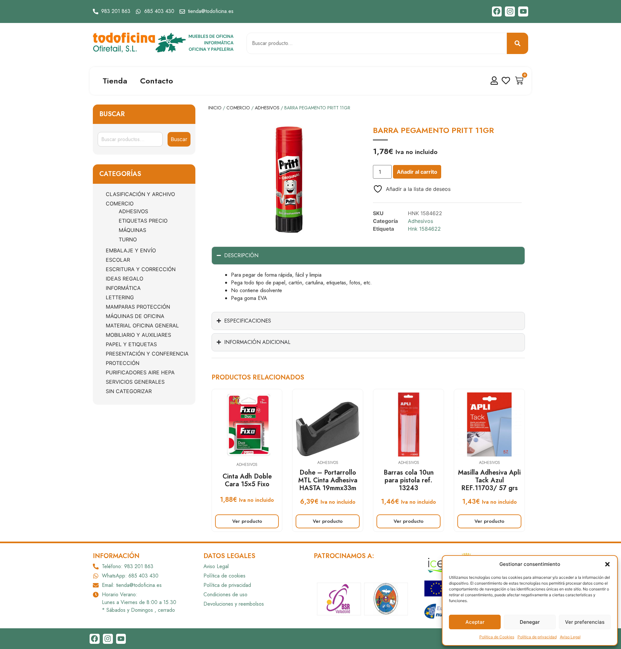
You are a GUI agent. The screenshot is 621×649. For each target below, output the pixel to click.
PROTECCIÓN (122, 363)
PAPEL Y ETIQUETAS (131, 344)
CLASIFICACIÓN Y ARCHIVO (140, 194)
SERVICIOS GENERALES (135, 382)
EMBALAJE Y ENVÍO (131, 250)
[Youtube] (523, 11)
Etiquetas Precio (143, 220)
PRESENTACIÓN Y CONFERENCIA (147, 353)
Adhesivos (133, 211)
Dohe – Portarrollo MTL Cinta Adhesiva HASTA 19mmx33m (327, 480)
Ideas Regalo (124, 278)
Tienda (115, 80)
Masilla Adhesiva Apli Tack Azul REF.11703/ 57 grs (489, 480)
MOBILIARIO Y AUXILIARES (138, 335)
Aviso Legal (570, 636)
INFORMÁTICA (123, 288)
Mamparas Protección (138, 306)
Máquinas (132, 230)
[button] (607, 564)
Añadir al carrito (417, 172)
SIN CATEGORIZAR (129, 391)
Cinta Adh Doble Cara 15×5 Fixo (247, 480)
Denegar (530, 622)
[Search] (517, 43)
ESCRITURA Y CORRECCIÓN (141, 269)
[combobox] (376, 43)
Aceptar (475, 622)
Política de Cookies (496, 636)
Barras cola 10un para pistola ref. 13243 (409, 480)
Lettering (120, 297)
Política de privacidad (537, 636)
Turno (128, 239)
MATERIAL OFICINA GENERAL (142, 325)
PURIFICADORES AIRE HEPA (140, 372)
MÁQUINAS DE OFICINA (135, 316)
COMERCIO (120, 203)
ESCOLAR (118, 260)
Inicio (215, 107)
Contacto (156, 80)
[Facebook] (497, 11)
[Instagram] (510, 11)
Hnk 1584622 (424, 229)
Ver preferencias (585, 622)
